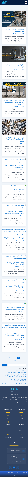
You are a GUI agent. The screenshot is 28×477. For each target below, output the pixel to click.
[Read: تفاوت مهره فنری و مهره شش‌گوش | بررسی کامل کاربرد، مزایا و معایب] (17, 304)
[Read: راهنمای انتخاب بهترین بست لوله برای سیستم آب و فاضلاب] (14, 257)
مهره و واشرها (8, 437)
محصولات (21, 431)
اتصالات (8, 418)
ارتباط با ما (21, 424)
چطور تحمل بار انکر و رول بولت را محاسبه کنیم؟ (15, 287)
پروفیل (8, 431)
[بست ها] (8, 422)
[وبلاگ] (21, 434)
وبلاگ (21, 437)
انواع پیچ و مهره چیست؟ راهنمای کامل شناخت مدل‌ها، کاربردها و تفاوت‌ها (15, 139)
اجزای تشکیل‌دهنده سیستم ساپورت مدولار (14, 66)
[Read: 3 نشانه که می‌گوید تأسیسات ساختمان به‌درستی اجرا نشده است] (14, 207)
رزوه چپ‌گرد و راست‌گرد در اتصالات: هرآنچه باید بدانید (14, 166)
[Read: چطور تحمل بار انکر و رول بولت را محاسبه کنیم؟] (14, 281)
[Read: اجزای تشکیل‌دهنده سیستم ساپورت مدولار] (14, 54)
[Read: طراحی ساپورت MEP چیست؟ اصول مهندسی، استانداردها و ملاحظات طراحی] (14, 327)
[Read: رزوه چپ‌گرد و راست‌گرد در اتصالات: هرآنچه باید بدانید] (14, 161)
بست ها (8, 424)
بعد (14, 360)
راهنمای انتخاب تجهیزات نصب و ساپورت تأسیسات (15, 30)
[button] (26, 2)
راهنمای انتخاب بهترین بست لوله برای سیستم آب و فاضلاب (15, 263)
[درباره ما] (21, 415)
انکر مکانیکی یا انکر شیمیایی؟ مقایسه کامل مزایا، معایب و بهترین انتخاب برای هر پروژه (14, 102)
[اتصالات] (8, 415)
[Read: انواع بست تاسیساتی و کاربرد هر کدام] (14, 232)
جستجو (4, 365)
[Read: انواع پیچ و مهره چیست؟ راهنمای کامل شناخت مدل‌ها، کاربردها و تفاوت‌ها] (14, 127)
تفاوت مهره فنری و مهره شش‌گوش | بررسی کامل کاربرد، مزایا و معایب (14, 308)
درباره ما (21, 418)
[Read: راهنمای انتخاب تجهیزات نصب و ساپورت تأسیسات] (14, 19)
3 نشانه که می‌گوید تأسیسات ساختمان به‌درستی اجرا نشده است (14, 212)
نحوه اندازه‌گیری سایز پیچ (17, 189)
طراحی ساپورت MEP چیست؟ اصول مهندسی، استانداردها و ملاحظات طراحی (14, 335)
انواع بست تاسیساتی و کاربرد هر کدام (14, 238)
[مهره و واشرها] (8, 434)
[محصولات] (21, 428)
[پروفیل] (8, 428)
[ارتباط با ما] (21, 422)
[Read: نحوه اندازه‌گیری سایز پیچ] (18, 186)
